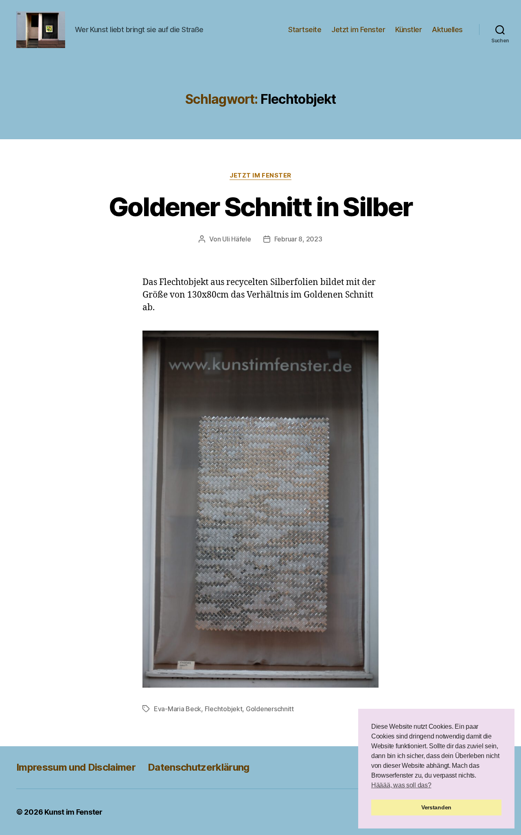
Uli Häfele (236, 239)
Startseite (304, 29)
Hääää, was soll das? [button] (401, 785)
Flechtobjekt (224, 709)
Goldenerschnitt (270, 709)
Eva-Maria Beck (177, 709)
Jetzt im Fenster (358, 29)
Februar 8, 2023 (298, 239)
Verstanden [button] (436, 807)
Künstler (408, 29)
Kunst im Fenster (73, 812)
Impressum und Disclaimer (76, 767)
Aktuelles (447, 29)
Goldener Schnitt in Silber (261, 206)
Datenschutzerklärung (199, 767)
